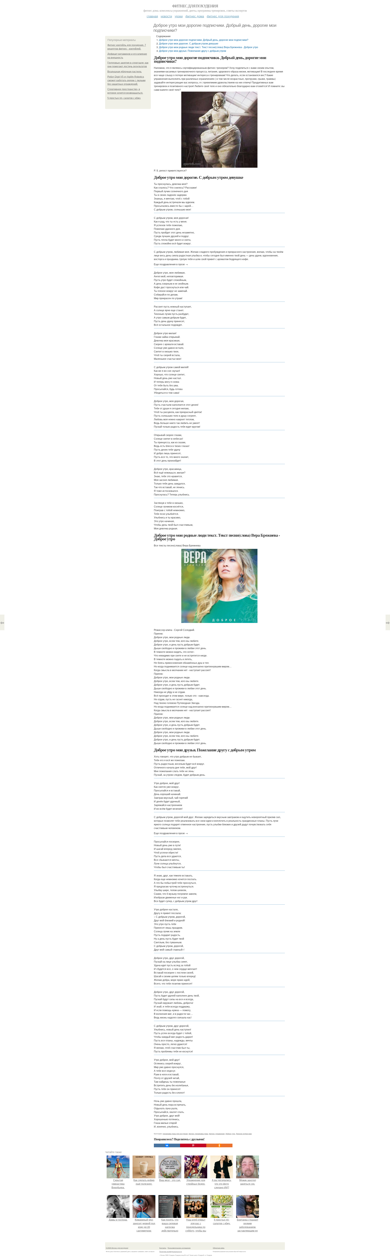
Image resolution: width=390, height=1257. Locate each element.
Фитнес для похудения (195, 5)
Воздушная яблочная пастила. (124, 71)
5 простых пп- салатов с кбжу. (124, 98)
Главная (152, 16)
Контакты (162, 1248)
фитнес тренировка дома (198, 1133)
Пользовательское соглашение (179, 1248)
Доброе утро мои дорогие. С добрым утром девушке (188, 43)
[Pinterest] (193, 1145)
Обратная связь (218, 1248)
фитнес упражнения (217, 1133)
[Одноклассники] (219, 1145)
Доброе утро (230, 1133)
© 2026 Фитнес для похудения (117, 1248)
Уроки (179, 16)
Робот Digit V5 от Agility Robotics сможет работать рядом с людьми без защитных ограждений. (126, 80)
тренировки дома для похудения (175, 1133)
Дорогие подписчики (244, 1133)
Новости (166, 16)
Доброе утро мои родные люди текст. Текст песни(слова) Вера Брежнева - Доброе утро (208, 47)
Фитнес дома (194, 16)
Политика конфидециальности (170, 1251)
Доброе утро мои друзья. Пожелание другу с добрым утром (192, 50)
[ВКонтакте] (167, 1145)
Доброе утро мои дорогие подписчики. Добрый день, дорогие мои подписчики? (203, 40)
